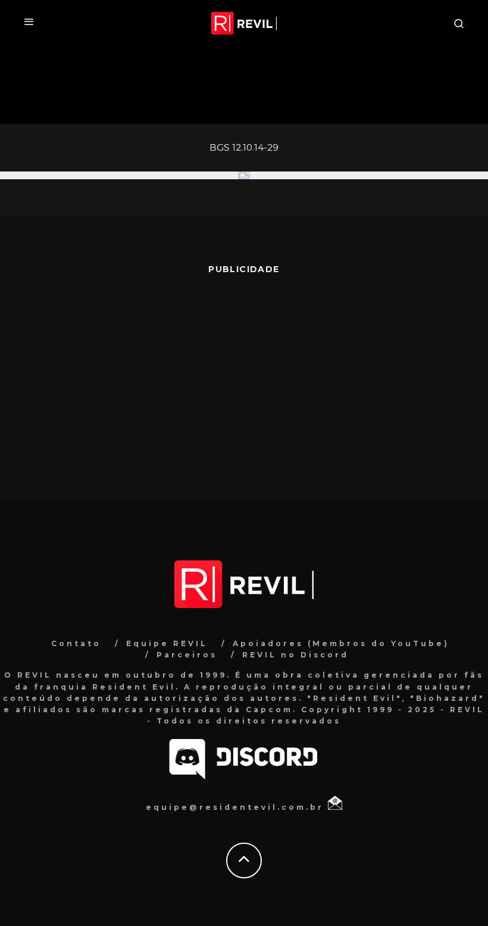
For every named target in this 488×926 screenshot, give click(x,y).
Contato (76, 643)
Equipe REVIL (167, 643)
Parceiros (187, 654)
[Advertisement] (244, 381)
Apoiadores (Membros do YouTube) (341, 643)
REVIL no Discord (295, 654)
